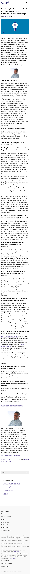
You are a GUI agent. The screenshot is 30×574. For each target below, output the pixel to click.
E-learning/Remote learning (9, 336)
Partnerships (5, 525)
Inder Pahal (6, 16)
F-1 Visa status (12, 558)
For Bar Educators (8, 490)
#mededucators (6, 461)
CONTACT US (5, 511)
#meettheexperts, (6, 459)
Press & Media (5, 527)
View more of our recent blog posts (12, 406)
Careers (3, 519)
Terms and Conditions (6, 563)
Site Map (3, 569)
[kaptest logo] (5, 2)
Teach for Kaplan (6, 530)
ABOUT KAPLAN (6, 516)
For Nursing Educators (9, 487)
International (5, 522)
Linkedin (5, 493)
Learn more (16, 551)
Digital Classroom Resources (11, 484)
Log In (3, 514)
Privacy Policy (4, 566)
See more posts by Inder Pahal (10, 455)
